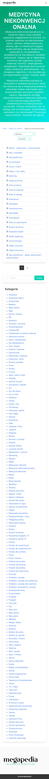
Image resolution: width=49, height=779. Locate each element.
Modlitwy (13, 484)
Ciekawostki (14, 330)
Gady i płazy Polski (17, 375)
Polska (11, 529)
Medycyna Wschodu (17, 471)
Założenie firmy (15, 719)
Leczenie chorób (16, 449)
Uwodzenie (13, 699)
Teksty (11, 683)
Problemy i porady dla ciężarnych (23, 580)
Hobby (11, 401)
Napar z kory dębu (17, 171)
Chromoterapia (15, 241)
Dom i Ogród (14, 346)
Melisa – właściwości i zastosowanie (24, 148)
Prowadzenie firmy (17, 590)
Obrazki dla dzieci (16, 500)
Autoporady (14, 301)
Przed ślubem (14, 593)
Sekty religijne (15, 645)
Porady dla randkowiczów (20, 548)
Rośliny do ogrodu (16, 635)
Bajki (11, 311)
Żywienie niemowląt (17, 738)
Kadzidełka (13, 213)
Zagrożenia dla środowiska (20, 706)
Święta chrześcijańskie (18, 667)
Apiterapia (13, 204)
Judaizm (12, 430)
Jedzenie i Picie (15, 426)
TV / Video (13, 686)
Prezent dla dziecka (17, 564)
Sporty (12, 658)
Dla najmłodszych (16, 343)
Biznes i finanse (15, 314)
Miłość (11, 474)
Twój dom (13, 690)
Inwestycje (13, 420)
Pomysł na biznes (16, 532)
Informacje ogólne (16, 410)
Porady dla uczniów (17, 552)
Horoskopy (13, 407)
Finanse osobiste (16, 362)
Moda (11, 478)
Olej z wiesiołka (15, 153)
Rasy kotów (14, 613)
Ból (10, 317)
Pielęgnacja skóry (16, 519)
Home (4, 128)
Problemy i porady (17, 577)
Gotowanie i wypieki (17, 385)
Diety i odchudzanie (17, 340)
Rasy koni (13, 609)
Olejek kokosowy (16, 250)
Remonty (12, 625)
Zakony (12, 712)
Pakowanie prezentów (18, 513)
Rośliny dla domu (16, 632)
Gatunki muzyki (15, 381)
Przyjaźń (12, 600)
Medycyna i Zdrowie (15, 128)
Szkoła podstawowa (17, 674)
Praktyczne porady (17, 561)
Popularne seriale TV (17, 539)
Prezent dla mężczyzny (19, 571)
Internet (12, 417)
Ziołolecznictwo (15, 208)
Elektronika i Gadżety (18, 356)
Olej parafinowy (15, 157)
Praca (11, 555)
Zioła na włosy (15, 185)
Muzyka (12, 487)
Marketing (13, 455)
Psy (10, 606)
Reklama (12, 619)
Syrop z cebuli (15, 166)
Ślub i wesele (14, 651)
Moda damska (15, 481)
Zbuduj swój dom (16, 722)
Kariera (12, 436)
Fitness (12, 368)
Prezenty (12, 574)
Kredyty (12, 442)
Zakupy (12, 715)
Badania (12, 304)
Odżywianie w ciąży (17, 503)
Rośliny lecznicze (16, 227)
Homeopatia (14, 218)
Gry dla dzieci (15, 391)
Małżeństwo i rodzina (18, 452)
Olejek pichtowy (16, 180)
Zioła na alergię (15, 194)
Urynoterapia (14, 162)
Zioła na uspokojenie (18, 222)
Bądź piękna (14, 307)
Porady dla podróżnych (19, 545)
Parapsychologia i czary (19, 516)
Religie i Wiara (15, 622)
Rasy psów (13, 616)
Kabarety (12, 433)
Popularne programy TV (19, 536)
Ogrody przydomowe (18, 507)
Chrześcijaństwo (16, 327)
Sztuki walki (14, 677)
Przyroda (13, 603)
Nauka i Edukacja (16, 497)
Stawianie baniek (16, 231)
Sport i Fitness (15, 654)
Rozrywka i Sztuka (17, 638)
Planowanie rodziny (17, 523)
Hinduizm (13, 397)
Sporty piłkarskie (16, 661)
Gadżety (12, 378)
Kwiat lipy (13, 176)
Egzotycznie (14, 352)
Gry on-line (13, 394)
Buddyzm (13, 320)
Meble (11, 462)
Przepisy (12, 597)
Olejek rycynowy (16, 245)
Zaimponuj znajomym (18, 709)
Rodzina (12, 629)
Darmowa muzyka (16, 336)
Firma (11, 365)
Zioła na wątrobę (16, 190)
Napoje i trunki (15, 494)
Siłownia (12, 648)
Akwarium (13, 295)
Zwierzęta (13, 731)
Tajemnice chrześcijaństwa (20, 680)
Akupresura (14, 199)
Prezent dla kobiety (17, 568)
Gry (10, 388)
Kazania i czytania (16, 439)
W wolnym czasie (16, 703)
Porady (12, 542)
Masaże (12, 458)
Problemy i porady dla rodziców (22, 584)
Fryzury (12, 372)
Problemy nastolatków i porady (22, 587)
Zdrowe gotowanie (17, 725)
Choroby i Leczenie (17, 323)
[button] (46, 3)
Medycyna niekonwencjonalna (22, 468)
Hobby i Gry (14, 404)
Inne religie (13, 413)
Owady (12, 510)
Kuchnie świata (15, 446)
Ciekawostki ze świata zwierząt (22, 333)
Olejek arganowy (16, 236)
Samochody (14, 642)
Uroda (11, 696)
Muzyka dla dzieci (16, 491)
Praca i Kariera (15, 558)
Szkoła (11, 670)
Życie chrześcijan (16, 735)
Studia (11, 664)
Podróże (12, 526)
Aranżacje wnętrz (16, 298)
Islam (11, 423)
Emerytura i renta (16, 359)
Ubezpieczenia (15, 693)
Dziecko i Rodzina (16, 349)
